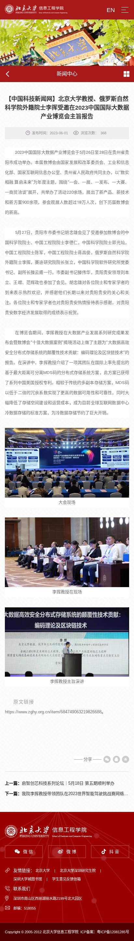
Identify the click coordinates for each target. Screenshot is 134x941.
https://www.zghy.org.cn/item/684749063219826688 (53, 711)
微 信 (28, 851)
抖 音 (114, 851)
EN (111, 10)
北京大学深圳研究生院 (78, 871)
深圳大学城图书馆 (27, 879)
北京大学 (42, 871)
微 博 (71, 851)
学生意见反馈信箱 (66, 879)
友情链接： (23, 870)
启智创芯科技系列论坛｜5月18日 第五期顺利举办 (68, 783)
